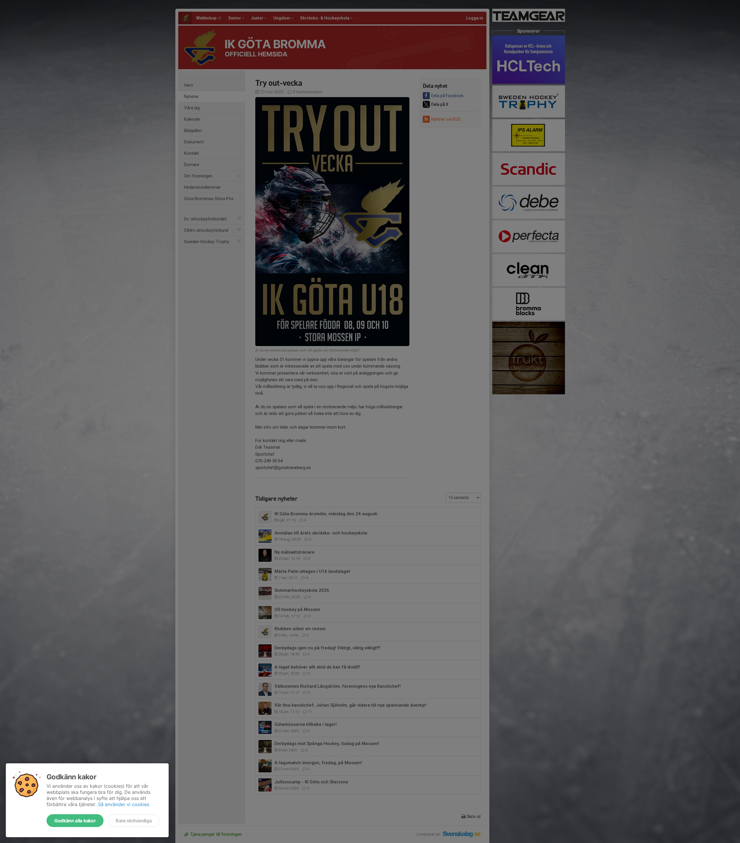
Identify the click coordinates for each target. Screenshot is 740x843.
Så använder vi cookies (123, 804)
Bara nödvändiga (133, 821)
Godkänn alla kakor (75, 821)
